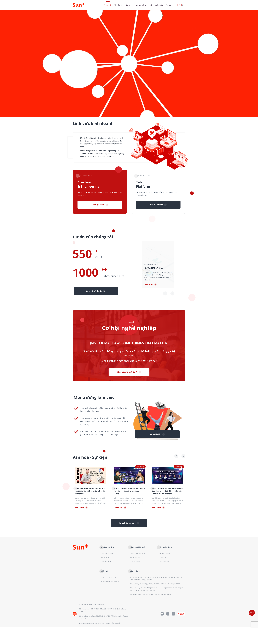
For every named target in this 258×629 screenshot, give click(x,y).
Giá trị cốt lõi (105, 557)
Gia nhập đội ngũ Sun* (127, 372)
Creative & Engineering (137, 553)
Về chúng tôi (118, 5)
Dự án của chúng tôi (136, 561)
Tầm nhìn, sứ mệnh (107, 553)
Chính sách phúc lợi (165, 561)
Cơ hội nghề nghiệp (140, 5)
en (183, 5)
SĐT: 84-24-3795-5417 (108, 577)
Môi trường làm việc (156, 5)
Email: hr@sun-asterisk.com (110, 581)
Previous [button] (165, 293)
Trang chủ (107, 5)
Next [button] (172, 293)
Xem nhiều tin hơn (127, 523)
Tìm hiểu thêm (98, 205)
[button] (96, 291)
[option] (158, 264)
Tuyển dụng (162, 557)
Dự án (128, 5)
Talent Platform (135, 557)
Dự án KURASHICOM (154, 273)
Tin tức (168, 5)
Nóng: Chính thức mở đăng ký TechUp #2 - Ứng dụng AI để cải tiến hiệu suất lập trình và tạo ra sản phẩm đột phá (129, 491)
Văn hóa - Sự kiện (164, 553)
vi (179, 5)
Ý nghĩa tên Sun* (106, 561)
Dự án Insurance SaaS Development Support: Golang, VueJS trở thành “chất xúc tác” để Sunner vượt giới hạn (166, 491)
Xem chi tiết (148, 284)
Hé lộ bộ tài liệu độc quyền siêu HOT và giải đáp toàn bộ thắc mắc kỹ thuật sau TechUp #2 (90, 491)
